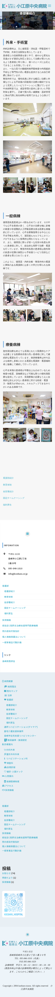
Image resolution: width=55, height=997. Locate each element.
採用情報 (6, 619)
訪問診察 (11, 767)
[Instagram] (27, 533)
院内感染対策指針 (10, 631)
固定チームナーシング (13, 498)
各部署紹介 (8, 491)
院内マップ (12, 690)
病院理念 (12, 686)
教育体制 (7, 485)
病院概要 (8, 681)
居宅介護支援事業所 (13, 731)
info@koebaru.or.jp (18, 573)
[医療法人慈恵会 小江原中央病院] (24, 6)
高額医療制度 (13, 781)
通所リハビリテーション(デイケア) (21, 726)
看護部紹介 (8, 478)
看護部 (24, 27)
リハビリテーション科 (17, 758)
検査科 (10, 762)
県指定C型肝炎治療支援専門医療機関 (20, 625)
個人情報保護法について (14, 636)
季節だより (7, 877)
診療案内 (8, 744)
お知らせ (6, 873)
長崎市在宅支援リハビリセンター (20, 735)
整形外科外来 (12, 754)
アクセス (9, 785)
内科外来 (10, 749)
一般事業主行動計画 (12, 642)
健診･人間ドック (15, 771)
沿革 (10, 695)
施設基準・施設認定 (17, 739)
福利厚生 (7, 505)
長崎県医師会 (8, 661)
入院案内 (9, 776)
